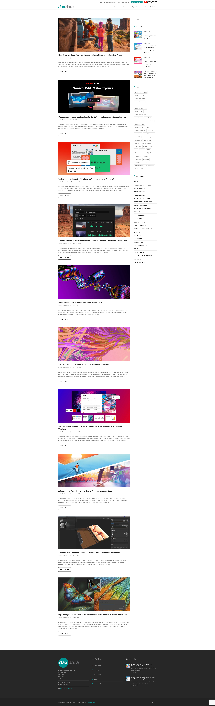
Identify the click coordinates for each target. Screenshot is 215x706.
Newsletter (137, 153)
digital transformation (146, 143)
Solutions (106, 7)
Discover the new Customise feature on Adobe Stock (80, 302)
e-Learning (96, 670)
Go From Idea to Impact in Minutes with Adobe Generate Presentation (87, 179)
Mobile (148, 149)
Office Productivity (141, 245)
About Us (143, 7)
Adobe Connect (139, 111)
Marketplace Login (137, 2)
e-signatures (138, 146)
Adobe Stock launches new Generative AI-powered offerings (83, 364)
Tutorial (137, 259)
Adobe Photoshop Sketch (144, 208)
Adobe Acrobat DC (139, 95)
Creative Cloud (148, 140)
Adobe (145, 92)
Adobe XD (137, 137)
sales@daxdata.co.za (110, 2)
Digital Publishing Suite (143, 228)
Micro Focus (138, 235)
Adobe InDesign (150, 121)
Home (98, 7)
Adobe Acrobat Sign (140, 98)
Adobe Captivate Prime (140, 108)
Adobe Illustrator (139, 121)
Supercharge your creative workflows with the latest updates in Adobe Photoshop (92, 614)
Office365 (145, 153)
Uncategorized (139, 262)
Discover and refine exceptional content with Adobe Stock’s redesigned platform (92, 117)
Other (136, 249)
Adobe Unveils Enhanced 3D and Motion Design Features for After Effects (89, 553)
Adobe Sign (150, 130)
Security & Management (143, 255)
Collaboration (138, 140)
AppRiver (137, 212)
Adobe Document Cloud (64, 181)
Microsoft (141, 149)
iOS (151, 146)
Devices (137, 143)
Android (144, 137)
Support (134, 7)
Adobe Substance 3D (149, 133)
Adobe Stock (138, 133)
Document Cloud (98, 674)
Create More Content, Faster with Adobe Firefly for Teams (150, 36)
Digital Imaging (140, 225)
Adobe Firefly (148, 117)
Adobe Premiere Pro (140, 130)
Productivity (138, 159)
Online (151, 153)
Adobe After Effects (140, 101)
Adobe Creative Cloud (63, 58)
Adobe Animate (139, 188)
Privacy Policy (92, 702)
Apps (150, 137)
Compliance (138, 218)
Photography (138, 156)
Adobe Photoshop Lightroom (142, 127)
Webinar (137, 169)
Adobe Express (138, 117)
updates (145, 162)
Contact (152, 7)
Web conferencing (149, 165)
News (125, 7)
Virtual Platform (139, 165)
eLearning (145, 146)
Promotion (146, 159)
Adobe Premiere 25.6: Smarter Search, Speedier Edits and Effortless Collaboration (92, 241)
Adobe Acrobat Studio (142, 185)
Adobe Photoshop (139, 124)
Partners (116, 7)
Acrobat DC (138, 92)
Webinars (144, 169)
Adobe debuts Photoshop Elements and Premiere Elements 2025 (85, 491)
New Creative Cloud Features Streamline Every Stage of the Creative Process (90, 55)
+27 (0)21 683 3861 (124, 2)
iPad (136, 149)
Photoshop (146, 156)
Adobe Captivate (139, 105)
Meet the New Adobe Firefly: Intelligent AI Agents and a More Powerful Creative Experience (150, 77)
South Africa (138, 162)
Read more (64, 72)
